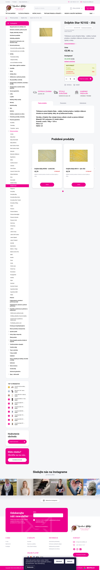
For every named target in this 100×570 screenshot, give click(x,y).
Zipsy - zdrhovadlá (14, 374)
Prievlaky (12, 125)
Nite (11, 108)
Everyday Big (13, 194)
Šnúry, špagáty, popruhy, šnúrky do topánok (18, 341)
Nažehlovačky (13, 105)
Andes (11, 134)
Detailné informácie (69, 43)
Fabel (11, 205)
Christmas (12, 226)
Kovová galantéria (14, 91)
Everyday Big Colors (15, 197)
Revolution (12, 271)
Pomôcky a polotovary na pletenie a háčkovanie (19, 309)
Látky (11, 94)
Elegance (12, 188)
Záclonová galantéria (15, 371)
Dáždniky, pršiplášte (15, 38)
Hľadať (59, 8)
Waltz (11, 294)
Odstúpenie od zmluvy (54, 548)
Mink (11, 254)
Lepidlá (12, 96)
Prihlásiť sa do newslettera (41, 526)
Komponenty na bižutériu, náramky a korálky (19, 83)
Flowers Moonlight (14, 214)
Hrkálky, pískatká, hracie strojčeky (18, 316)
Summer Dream (14, 286)
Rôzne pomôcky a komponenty (17, 328)
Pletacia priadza (14, 131)
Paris (11, 260)
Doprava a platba (31, 544)
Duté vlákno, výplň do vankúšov (17, 65)
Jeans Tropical (13, 240)
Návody (12, 102)
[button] (63, 191)
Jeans (11, 228)
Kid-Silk (12, 243)
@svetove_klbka (50, 474)
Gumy (11, 71)
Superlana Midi (14, 292)
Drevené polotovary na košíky (17, 51)
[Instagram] (77, 549)
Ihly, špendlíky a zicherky (16, 79)
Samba (12, 277)
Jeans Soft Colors (14, 234)
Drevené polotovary (15, 45)
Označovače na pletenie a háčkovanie (16, 319)
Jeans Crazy (13, 231)
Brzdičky (12, 122)
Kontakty (8, 1)
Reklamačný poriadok (54, 546)
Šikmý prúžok (13, 337)
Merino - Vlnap (13, 249)
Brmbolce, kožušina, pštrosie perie (18, 29)
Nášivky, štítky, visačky (15, 99)
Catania (12, 165)
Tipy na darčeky (14, 350)
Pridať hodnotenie (14, 441)
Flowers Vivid (13, 220)
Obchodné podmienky (54, 541)
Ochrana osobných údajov (55, 544)
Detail (47, 184)
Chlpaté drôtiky (14, 59)
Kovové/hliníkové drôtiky (16, 62)
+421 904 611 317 (80, 545)
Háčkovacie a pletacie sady (16, 313)
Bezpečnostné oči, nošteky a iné (18, 26)
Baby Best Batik (14, 139)
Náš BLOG (8, 544)
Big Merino (12, 157)
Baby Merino (13, 142)
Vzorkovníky (13, 368)
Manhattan (13, 246)
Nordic (12, 257)
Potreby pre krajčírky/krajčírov (17, 325)
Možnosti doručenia (69, 61)
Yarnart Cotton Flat (15, 171)
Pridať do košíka (83, 79)
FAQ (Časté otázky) (32, 546)
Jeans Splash (13, 237)
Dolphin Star (13, 185)
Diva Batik (12, 180)
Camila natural (13, 162)
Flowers (12, 208)
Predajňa (14, 1)
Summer (12, 283)
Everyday (12, 191)
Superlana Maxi (14, 289)
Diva (11, 177)
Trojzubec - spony (14, 128)
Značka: (68, 31)
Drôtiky (11, 54)
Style (11, 280)
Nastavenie (30, 567)
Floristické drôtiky (14, 56)
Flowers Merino (14, 211)
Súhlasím (69, 561)
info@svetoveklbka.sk (81, 542)
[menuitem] (11, 13)
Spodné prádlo (13, 331)
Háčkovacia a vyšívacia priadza (17, 77)
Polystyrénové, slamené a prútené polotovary (18, 305)
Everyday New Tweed (15, 200)
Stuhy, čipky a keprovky (15, 334)
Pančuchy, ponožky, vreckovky (17, 116)
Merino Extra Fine (14, 251)
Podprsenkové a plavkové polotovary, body (16, 301)
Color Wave (13, 168)
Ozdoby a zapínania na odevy (17, 114)
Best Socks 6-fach (14, 148)
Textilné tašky (13, 347)
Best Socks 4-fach (14, 145)
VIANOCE (12, 356)
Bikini (11, 160)
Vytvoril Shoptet (78, 567)
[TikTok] (80, 549)
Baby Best (12, 137)
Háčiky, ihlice (13, 74)
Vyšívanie (12, 363)
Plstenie (12, 297)
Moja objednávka (23, 1)
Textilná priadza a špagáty (16, 344)
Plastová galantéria (15, 119)
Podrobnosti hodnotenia (86, 27)
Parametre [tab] (63, 103)
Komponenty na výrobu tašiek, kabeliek (17, 87)
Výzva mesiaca (13, 365)
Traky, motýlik (13, 353)
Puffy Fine (12, 269)
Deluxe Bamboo (14, 174)
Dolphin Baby (13, 182)
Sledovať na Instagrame (51, 500)
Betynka (12, 151)
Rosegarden (13, 274)
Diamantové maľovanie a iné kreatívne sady (17, 42)
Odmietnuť (59, 561)
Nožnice (12, 111)
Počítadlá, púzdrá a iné (15, 323)
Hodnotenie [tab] (83, 103)
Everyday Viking (14, 203)
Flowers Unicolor (14, 217)
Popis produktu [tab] (42, 103)
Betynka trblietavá (14, 154)
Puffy (11, 263)
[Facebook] (74, 549)
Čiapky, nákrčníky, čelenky (16, 32)
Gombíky (12, 68)
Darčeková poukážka (15, 35)
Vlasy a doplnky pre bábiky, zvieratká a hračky (19, 359)
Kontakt (29, 541)
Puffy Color (13, 266)
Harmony (12, 223)
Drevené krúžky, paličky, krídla (17, 48)
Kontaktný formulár (17, 459)
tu (44, 563)
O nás (7, 541)
